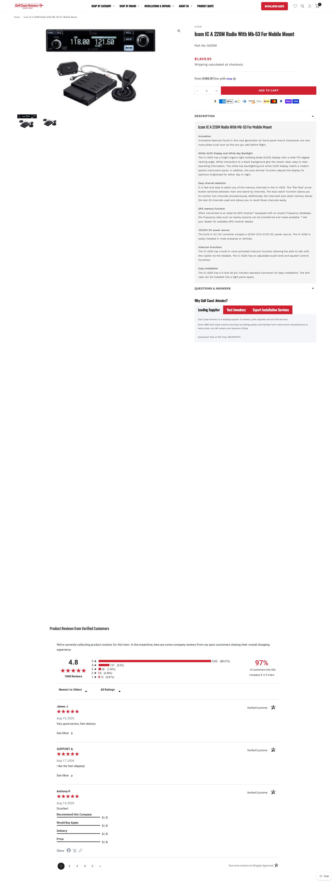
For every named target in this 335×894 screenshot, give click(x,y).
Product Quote (205, 6)
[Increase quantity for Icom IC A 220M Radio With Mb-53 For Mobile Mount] (216, 91)
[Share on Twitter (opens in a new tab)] (75, 850)
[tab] (209, 309)
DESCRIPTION (205, 116)
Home (17, 17)
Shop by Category (101, 6)
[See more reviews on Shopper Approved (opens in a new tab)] (80, 850)
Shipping (201, 64)
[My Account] (310, 6)
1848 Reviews (77, 676)
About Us (184, 6)
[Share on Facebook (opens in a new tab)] (69, 850)
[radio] (167, 661)
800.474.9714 (234, 337)
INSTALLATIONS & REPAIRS (157, 6)
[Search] (302, 6)
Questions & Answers (213, 288)
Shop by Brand (128, 6)
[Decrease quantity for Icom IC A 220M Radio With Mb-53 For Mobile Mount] (197, 91)
